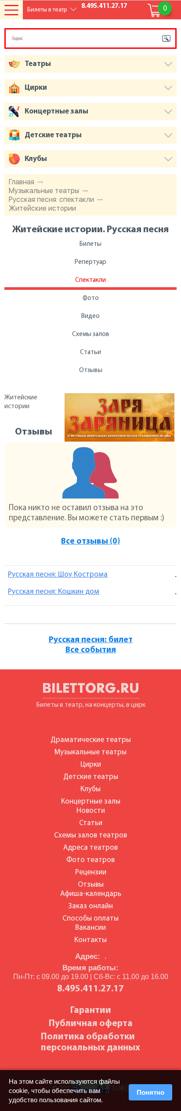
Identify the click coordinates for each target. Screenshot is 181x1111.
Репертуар (90, 262)
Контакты (90, 940)
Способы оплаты (90, 918)
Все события (90, 650)
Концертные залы (90, 801)
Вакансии (90, 928)
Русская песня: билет (91, 640)
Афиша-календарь (90, 894)
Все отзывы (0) (90, 541)
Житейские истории (42, 208)
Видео (90, 316)
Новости (90, 811)
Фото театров (90, 860)
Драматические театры (91, 740)
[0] (155, 10)
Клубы (90, 789)
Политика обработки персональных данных (90, 1042)
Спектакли (90, 280)
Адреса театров (90, 848)
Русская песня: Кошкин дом (53, 592)
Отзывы (90, 370)
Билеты (90, 244)
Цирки (90, 764)
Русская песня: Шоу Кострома (58, 574)
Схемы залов (90, 334)
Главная (21, 182)
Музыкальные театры (44, 190)
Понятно (150, 1092)
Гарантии (90, 1010)
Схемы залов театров (90, 835)
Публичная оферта (91, 1023)
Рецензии (90, 872)
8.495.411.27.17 (104, 6)
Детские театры (90, 777)
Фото (91, 298)
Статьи (90, 352)
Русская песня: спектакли (51, 199)
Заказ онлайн (90, 906)
